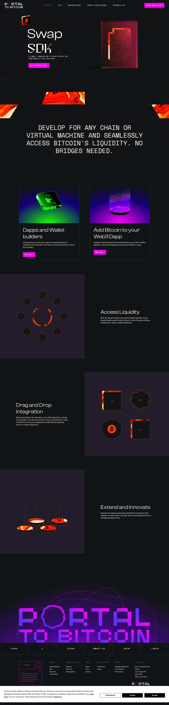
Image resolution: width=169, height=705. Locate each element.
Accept (155, 695)
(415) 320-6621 (119, 669)
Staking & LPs (119, 5)
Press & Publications (96, 5)
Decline (132, 695)
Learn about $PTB (140, 672)
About (87, 667)
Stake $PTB (138, 674)
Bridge (137, 669)
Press (87, 669)
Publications (101, 667)
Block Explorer (70, 672)
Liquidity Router (54, 667)
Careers (88, 672)
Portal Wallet (53, 674)
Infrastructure (74, 5)
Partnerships (119, 672)
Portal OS (69, 669)
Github (99, 669)
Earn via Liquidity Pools (142, 667)
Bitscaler (69, 667)
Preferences (110, 695)
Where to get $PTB (141, 677)
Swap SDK (52, 672)
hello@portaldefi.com (122, 667)
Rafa (50, 669)
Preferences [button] (57, 697)
